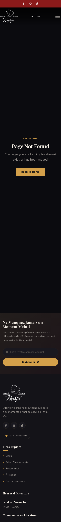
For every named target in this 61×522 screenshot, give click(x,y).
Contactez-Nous (15, 481)
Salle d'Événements (17, 462)
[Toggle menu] (57, 16)
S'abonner (28, 362)
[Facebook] (23, 3)
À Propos (11, 475)
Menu (9, 456)
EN (38, 16)
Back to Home (30, 171)
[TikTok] (37, 3)
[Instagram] (30, 3)
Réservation (12, 468)
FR (31, 16)
